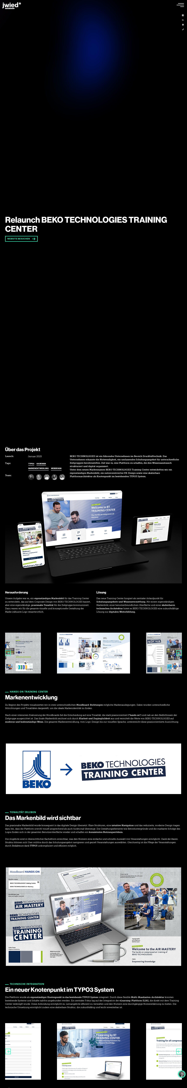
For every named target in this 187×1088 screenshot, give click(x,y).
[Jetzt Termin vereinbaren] (182, 1074)
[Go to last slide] (8, 653)
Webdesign (56, 468)
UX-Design (41, 464)
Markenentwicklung (38, 468)
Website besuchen (18, 239)
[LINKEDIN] (183, 15)
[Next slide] (179, 653)
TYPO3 (31, 464)
